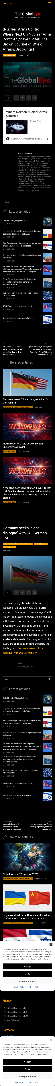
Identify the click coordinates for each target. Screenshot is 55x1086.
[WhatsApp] (34, 98)
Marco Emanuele (25, 153)
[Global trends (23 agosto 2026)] (47, 221)
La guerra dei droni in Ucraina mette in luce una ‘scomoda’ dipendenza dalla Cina (22, 232)
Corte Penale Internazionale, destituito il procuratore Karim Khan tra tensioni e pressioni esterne (19, 282)
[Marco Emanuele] (9, 172)
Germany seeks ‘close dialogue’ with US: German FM (25, 401)
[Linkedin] (5, 3)
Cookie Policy (19, 1082)
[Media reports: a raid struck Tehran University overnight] (27, 426)
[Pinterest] (28, 98)
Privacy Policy (34, 1082)
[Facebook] (16, 98)
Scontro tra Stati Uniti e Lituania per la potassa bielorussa (22, 256)
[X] (22, 98)
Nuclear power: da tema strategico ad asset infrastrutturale (20, 294)
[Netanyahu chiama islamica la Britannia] (47, 319)
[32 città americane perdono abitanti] (47, 307)
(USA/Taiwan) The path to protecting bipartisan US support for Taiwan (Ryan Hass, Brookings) (13, 351)
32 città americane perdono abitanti (17, 306)
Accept (27, 1062)
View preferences (27, 1076)
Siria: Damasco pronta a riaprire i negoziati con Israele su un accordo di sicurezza (22, 244)
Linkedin (11, 4)
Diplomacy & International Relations (17, 407)
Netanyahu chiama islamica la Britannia (18, 318)
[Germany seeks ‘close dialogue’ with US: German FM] (27, 382)
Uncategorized (9, 55)
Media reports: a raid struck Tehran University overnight (23, 445)
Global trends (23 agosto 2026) (15, 220)
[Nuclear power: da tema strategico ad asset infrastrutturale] (47, 295)
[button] (51, 1039)
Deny (27, 1069)
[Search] (49, 202)
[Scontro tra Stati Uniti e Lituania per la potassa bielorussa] (47, 257)
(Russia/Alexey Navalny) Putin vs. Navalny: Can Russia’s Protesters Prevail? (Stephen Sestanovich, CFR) (40, 351)
